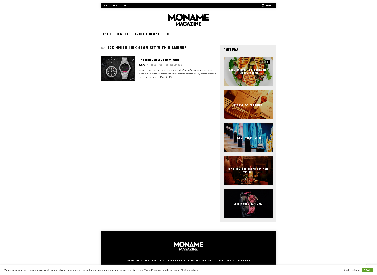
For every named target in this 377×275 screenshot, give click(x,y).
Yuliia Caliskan (154, 65)
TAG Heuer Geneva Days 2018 (159, 60)
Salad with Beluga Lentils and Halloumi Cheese (248, 71)
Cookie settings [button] (352, 270)
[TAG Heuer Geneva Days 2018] (118, 68)
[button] (267, 5)
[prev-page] (262, 62)
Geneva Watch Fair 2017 (248, 203)
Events (142, 65)
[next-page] (268, 62)
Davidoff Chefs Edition (248, 104)
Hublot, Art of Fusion (248, 137)
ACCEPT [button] (368, 270)
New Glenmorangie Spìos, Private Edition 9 (248, 170)
